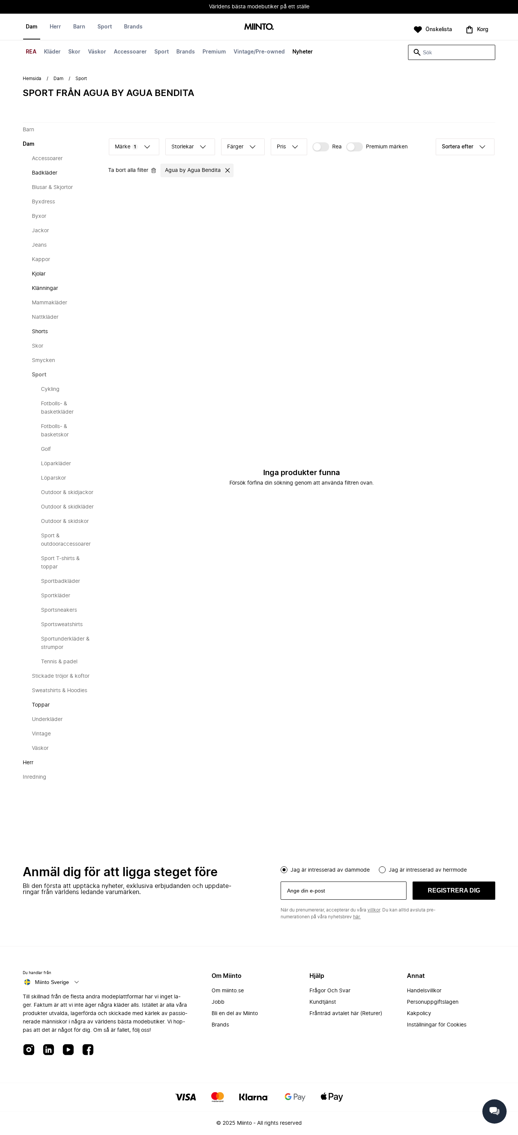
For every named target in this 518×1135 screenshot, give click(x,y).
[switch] (327, 147)
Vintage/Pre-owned (259, 52)
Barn (79, 27)
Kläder (52, 52)
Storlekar (182, 147)
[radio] (284, 869)
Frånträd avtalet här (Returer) (345, 1013)
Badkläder (44, 173)
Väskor (97, 52)
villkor (373, 910)
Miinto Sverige (52, 982)
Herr (55, 27)
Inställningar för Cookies (436, 1025)
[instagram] (29, 1050)
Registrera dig (454, 890)
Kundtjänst (322, 1002)
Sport (161, 52)
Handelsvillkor (424, 990)
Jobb (218, 1002)
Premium (214, 52)
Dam (32, 27)
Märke (125, 147)
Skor (74, 52)
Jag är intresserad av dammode (330, 870)
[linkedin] (48, 1050)
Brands (185, 52)
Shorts (40, 331)
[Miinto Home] (259, 27)
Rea (337, 147)
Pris (281, 147)
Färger (235, 147)
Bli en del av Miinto (235, 1013)
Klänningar (45, 288)
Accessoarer (130, 52)
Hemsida (32, 78)
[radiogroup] (388, 869)
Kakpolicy (419, 1013)
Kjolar (39, 274)
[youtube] (68, 1050)
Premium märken (387, 147)
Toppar (41, 705)
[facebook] (88, 1050)
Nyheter (302, 52)
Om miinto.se (228, 990)
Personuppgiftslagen (432, 1002)
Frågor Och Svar (329, 990)
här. (357, 917)
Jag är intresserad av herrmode (428, 870)
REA (31, 52)
